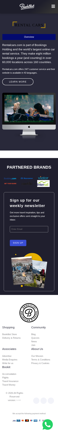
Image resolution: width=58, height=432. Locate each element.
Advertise (6, 356)
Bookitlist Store (9, 334)
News (34, 341)
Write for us (7, 363)
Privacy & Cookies (40, 363)
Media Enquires (9, 359)
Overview (29, 37)
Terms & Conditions (40, 359)
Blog (33, 334)
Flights (5, 377)
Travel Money (8, 384)
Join (33, 345)
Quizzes (35, 338)
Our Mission (37, 356)
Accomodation (9, 374)
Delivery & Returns (11, 338)
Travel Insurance (10, 381)
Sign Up (18, 243)
